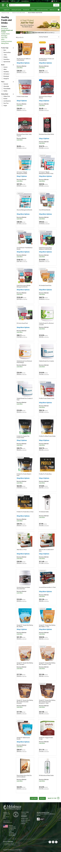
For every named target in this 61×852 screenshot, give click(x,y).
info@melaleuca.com (7, 822)
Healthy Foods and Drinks (42, 9)
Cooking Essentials (6, 41)
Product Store (5, 1)
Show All (42, 798)
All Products (4, 28)
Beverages (4, 35)
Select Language (8, 841)
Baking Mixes (5, 43)
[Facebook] (49, 842)
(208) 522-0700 (6, 821)
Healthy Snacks (5, 34)
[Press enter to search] (11, 5)
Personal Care (26, 9)
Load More (34, 798)
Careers (23, 823)
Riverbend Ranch (25, 1)
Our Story (13, 1)
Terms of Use (24, 821)
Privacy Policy (24, 818)
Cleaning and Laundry (16, 9)
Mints (2, 39)
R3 (18, 1)
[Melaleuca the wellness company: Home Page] (7, 5)
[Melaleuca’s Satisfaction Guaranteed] (16, 814)
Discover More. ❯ (43, 32)
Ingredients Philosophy (24, 816)
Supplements (6, 9)
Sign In (56, 5)
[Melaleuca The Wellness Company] (30, 807)
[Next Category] (58, 10)
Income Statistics (25, 820)
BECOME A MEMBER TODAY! (43, 812)
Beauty (32, 9)
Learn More (19, 67)
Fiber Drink (4, 37)
